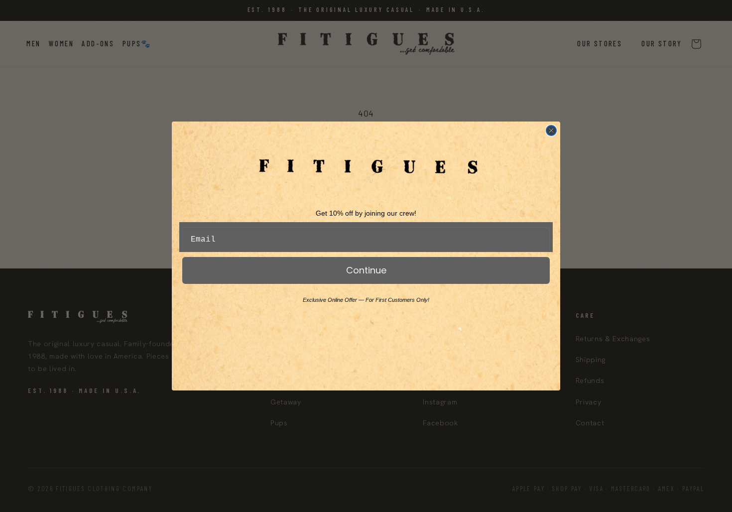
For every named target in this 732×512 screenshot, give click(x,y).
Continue (366, 270)
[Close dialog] (551, 130)
